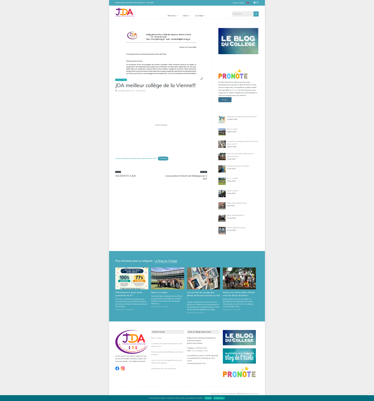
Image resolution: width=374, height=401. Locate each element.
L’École (185, 16)
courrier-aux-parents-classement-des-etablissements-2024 (136, 158)
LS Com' (256, 393)
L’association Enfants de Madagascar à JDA (186, 177)
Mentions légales (216, 393)
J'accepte (208, 398)
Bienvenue (172, 16)
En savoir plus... (219, 398)
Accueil (235, 3)
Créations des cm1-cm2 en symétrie (163, 369)
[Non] (372, 398)
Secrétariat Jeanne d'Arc (126, 91)
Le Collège (199, 16)
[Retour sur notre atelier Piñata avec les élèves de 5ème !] (239, 278)
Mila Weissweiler (248, 393)
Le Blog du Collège (121, 80)
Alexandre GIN (119, 310)
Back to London (159, 292)
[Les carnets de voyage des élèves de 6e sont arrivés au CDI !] (203, 278)
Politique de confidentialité (229, 393)
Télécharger (163, 158)
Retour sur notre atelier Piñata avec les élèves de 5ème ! (239, 294)
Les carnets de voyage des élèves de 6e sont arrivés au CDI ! (203, 295)
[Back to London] (167, 278)
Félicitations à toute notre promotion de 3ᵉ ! (128, 294)
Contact (241, 3)
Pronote (234, 90)
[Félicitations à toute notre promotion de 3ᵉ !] (131, 278)
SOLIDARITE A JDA (125, 175)
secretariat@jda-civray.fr (200, 351)
